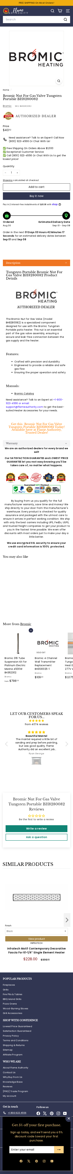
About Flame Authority (15, 1067)
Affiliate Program (12, 1054)
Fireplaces (9, 985)
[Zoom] (59, 81)
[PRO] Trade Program (15, 1091)
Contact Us (9, 1072)
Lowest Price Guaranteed (17, 1026)
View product (36, 939)
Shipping (8, 180)
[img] (36, 721)
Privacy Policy (11, 1035)
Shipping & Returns (14, 1045)
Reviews (7, 1086)
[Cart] (60, 11)
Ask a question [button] (36, 837)
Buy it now (37, 196)
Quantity (8, 166)
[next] (67, 920)
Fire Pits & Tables (12, 994)
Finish (8, 925)
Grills (5, 989)
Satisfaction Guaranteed (17, 1031)
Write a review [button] (36, 829)
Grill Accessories (12, 1013)
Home (6, 90)
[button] (36, 263)
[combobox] (36, 19)
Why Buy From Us (12, 1077)
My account (9, 1096)
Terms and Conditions (15, 1040)
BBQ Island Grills (12, 999)
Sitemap (8, 1049)
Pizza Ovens (10, 1003)
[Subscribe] (59, 1149)
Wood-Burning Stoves (15, 1008)
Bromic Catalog (24, 393)
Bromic (7, 106)
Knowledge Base (13, 1082)
